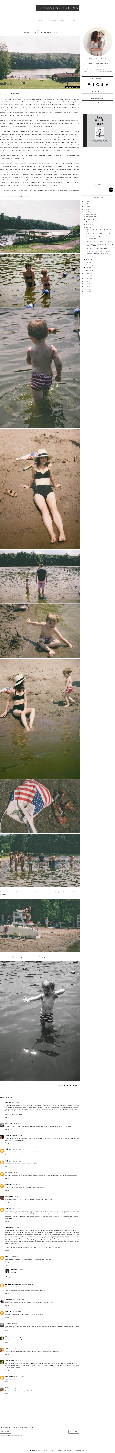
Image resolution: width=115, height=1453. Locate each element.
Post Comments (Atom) (15, 1436)
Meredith (8, 1173)
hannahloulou (10, 1376)
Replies (9, 1266)
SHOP (73, 21)
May (88, 259)
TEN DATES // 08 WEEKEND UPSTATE (99, 251)
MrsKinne (8, 1337)
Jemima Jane (10, 1299)
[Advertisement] (97, 165)
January (89, 270)
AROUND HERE (91, 239)
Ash (6, 1349)
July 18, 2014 (18, 1102)
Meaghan (8, 1124)
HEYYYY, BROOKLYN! (93, 236)
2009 (87, 284)
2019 (86, 201)
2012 (86, 276)
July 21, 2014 (17, 1337)
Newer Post (5, 1431)
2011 (86, 278)
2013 (86, 273)
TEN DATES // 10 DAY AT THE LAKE (98, 241)
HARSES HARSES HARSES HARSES (98, 233)
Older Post (74, 1431)
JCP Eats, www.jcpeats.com (14, 1284)
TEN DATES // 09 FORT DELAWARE (98, 248)
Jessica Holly (9, 1360)
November (90, 216)
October (89, 219)
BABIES (41, 21)
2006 (87, 289)
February (89, 267)
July (88, 227)
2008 (87, 286)
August (89, 224)
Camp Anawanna (17, 94)
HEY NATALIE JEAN (46, 1450)
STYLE (63, 21)
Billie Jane (9, 1388)
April (88, 262)
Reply (7, 1117)
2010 (87, 281)
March (88, 265)
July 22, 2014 (17, 1388)
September (90, 222)
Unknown (8, 1149)
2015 (86, 209)
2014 (86, 212)
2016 (86, 206)
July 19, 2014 (18, 1227)
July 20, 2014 (19, 1299)
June (88, 257)
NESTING (52, 21)
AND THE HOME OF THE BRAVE (97, 253)
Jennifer (8, 1323)
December (90, 214)
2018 (86, 204)
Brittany (14, 1269)
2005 (87, 292)
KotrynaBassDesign (78, 1450)
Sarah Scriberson (11, 1135)
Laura (7, 1256)
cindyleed (9, 1196)
